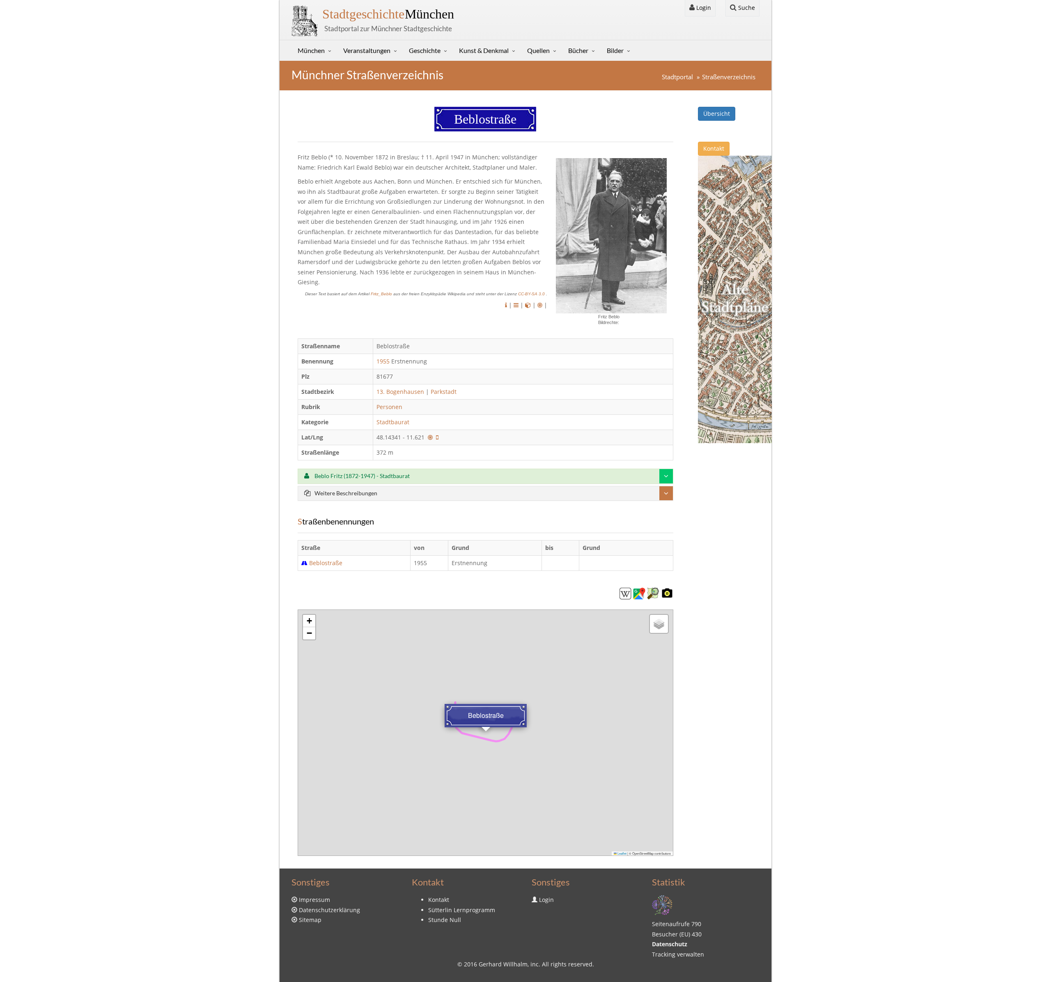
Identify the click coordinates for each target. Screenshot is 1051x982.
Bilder (615, 50)
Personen (389, 407)
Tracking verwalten (678, 954)
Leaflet (621, 853)
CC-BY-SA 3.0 (532, 294)
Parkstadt (444, 392)
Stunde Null (444, 920)
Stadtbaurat (393, 422)
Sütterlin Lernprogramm (461, 910)
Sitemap (310, 920)
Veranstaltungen (366, 50)
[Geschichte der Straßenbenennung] (516, 305)
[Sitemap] (662, 904)
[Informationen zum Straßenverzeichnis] (506, 305)
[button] (309, 621)
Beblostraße (325, 563)
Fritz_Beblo (382, 294)
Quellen (538, 50)
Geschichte (425, 50)
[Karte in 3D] (528, 305)
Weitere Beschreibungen (345, 493)
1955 (383, 361)
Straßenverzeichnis (728, 77)
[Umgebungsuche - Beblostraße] (430, 437)
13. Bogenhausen (400, 392)
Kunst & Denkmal (484, 50)
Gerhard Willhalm (503, 964)
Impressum (314, 900)
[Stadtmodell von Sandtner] (735, 299)
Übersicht (716, 113)
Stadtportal (677, 77)
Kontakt (713, 148)
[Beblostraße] (625, 593)
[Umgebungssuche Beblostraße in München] (539, 305)
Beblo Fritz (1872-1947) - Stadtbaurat (361, 475)
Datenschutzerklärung (329, 910)
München (388, 14)
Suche (746, 7)
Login (703, 7)
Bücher (578, 50)
